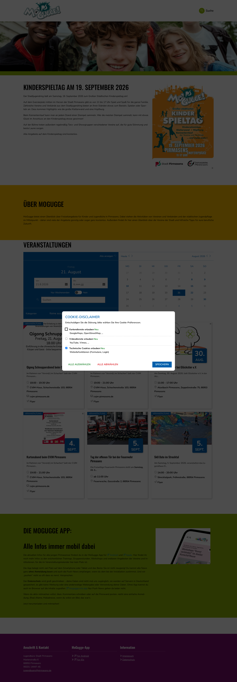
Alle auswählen (79, 364)
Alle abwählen (107, 364)
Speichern (162, 364)
